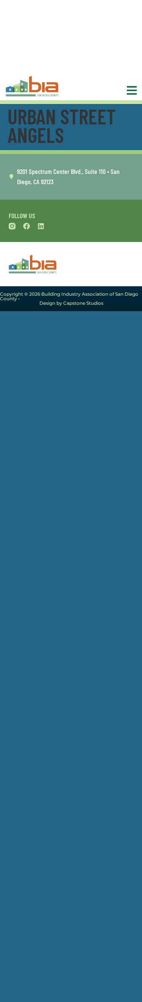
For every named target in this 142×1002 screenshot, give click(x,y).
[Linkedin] (40, 226)
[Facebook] (26, 226)
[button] (129, 90)
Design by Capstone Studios (71, 303)
